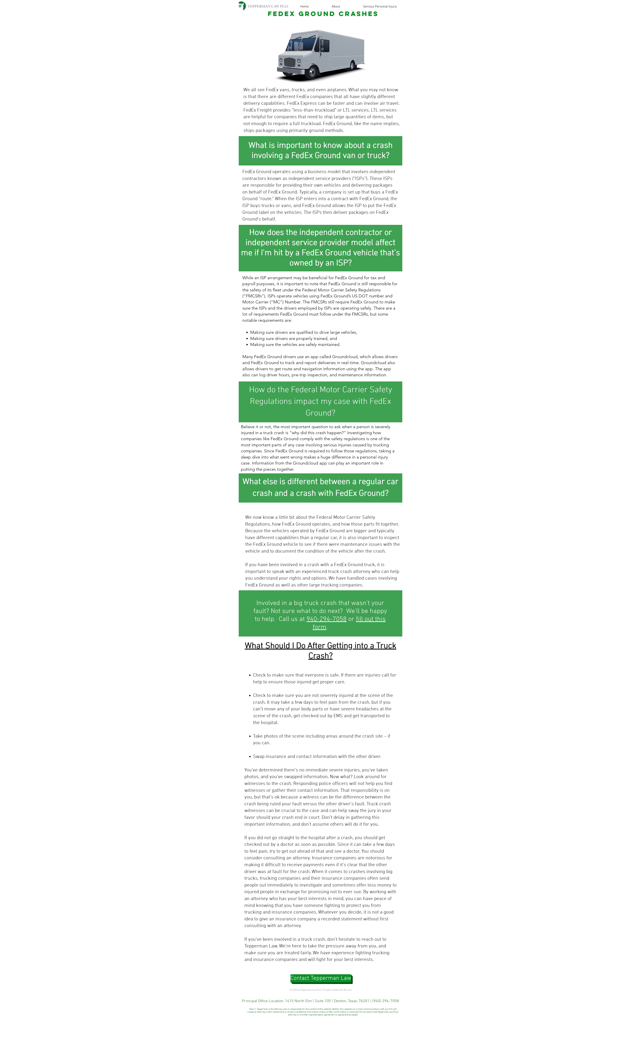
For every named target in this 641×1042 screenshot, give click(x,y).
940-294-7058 (326, 619)
